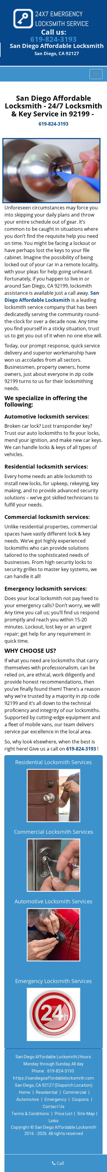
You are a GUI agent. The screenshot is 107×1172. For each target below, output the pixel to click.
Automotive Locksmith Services (53, 901)
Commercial (74, 1092)
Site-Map (86, 1113)
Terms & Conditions (30, 1113)
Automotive (27, 1099)
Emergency (55, 1099)
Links (54, 1120)
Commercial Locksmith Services (53, 831)
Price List (64, 1113)
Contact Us (53, 1106)
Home (24, 1092)
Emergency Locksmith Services (53, 981)
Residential (46, 1092)
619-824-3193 (53, 39)
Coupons (80, 1099)
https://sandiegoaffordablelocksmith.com (53, 1078)
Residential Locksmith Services (53, 762)
